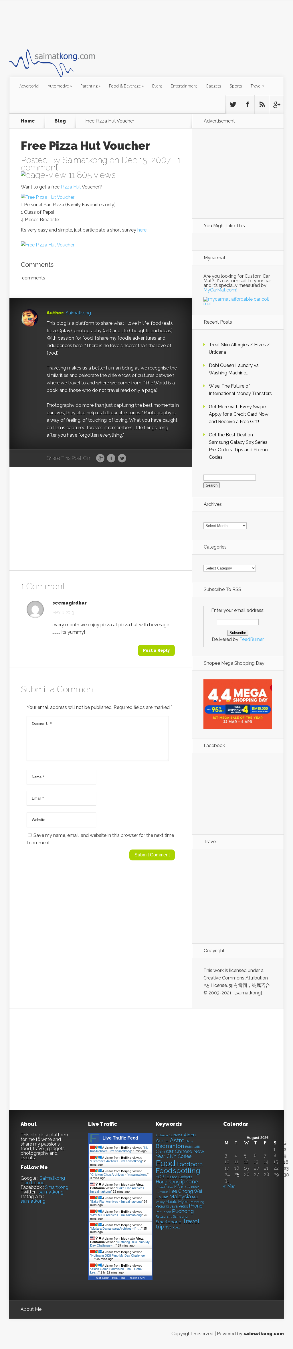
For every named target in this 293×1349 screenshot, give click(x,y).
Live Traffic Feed (120, 1138)
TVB (168, 1227)
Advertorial (29, 86)
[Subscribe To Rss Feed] (262, 104)
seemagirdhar (69, 603)
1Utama (176, 1135)
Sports (236, 86)
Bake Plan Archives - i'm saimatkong (116, 1201)
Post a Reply (156, 650)
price (167, 1212)
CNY (172, 1156)
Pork (159, 1212)
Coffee (184, 1156)
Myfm (183, 1201)
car (170, 1151)
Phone (195, 1206)
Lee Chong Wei (185, 1191)
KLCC (185, 1187)
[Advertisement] (113, 24)
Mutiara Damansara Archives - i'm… (116, 1228)
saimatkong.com (263, 1333)
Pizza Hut (71, 187)
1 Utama (162, 1135)
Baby (189, 1141)
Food (165, 1163)
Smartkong (56, 1187)
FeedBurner (251, 639)
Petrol (183, 1206)
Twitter (122, 458)
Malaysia (180, 1196)
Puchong (183, 1211)
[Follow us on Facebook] (247, 104)
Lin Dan (162, 1197)
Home (28, 121)
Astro (177, 1140)
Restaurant (164, 1216)
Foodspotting (178, 1171)
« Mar (229, 1186)
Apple (162, 1141)
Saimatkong (84, 160)
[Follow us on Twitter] (232, 104)
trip (160, 1227)
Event (157, 86)
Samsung (180, 1216)
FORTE (162, 1177)
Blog (60, 121)
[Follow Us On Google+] (276, 104)
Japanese (164, 1186)
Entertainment (184, 86)
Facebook (111, 458)
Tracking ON (136, 1277)
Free (173, 1177)
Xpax (176, 1227)
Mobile (171, 1202)
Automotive (60, 86)
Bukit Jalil (192, 1147)
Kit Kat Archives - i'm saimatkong (119, 1149)
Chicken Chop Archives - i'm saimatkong (119, 1174)
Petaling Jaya (167, 1206)
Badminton (170, 1146)
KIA (177, 1187)
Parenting (90, 86)
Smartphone (168, 1221)
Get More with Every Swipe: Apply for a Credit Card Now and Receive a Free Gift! (238, 414)
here (141, 230)
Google (100, 458)
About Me (31, 1309)
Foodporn (190, 1164)
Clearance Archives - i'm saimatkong (116, 1161)
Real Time (118, 1277)
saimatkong (51, 1192)
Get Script (102, 1277)
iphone (189, 1182)
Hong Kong (168, 1182)
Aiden (190, 1135)
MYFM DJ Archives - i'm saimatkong (116, 1215)
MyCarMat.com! (220, 290)
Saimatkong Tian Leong (43, 1180)
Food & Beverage (126, 86)
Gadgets (213, 86)
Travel (257, 86)
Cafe (160, 1151)
